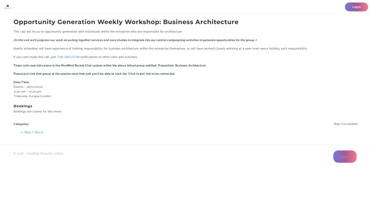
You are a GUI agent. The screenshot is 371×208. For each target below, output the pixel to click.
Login (356, 6)
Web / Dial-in (33, 132)
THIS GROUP (66, 57)
